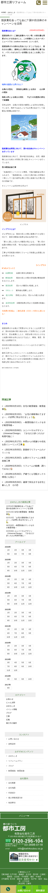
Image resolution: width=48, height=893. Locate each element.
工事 (8, 716)
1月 (8, 550)
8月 (30, 554)
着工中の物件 (11, 723)
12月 (30, 571)
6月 (15, 554)
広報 (8, 720)
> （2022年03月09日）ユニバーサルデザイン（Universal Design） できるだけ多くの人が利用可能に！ (23, 433)
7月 (23, 554)
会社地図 (11, 788)
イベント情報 (11, 709)
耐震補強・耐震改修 (16, 771)
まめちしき (15, 502)
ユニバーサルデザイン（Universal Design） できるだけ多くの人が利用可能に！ (20, 533)
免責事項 (11, 803)
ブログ (9, 713)
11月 (22, 571)
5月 (8, 554)
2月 (15, 550)
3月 (23, 550)
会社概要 (11, 783)
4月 (30, 550)
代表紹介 (11, 793)
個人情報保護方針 (15, 798)
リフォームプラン (15, 761)
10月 (15, 571)
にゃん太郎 (10, 702)
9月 (8, 571)
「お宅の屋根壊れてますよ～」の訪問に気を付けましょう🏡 (20, 520)
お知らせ (9, 699)
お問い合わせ (13, 739)
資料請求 (11, 744)
